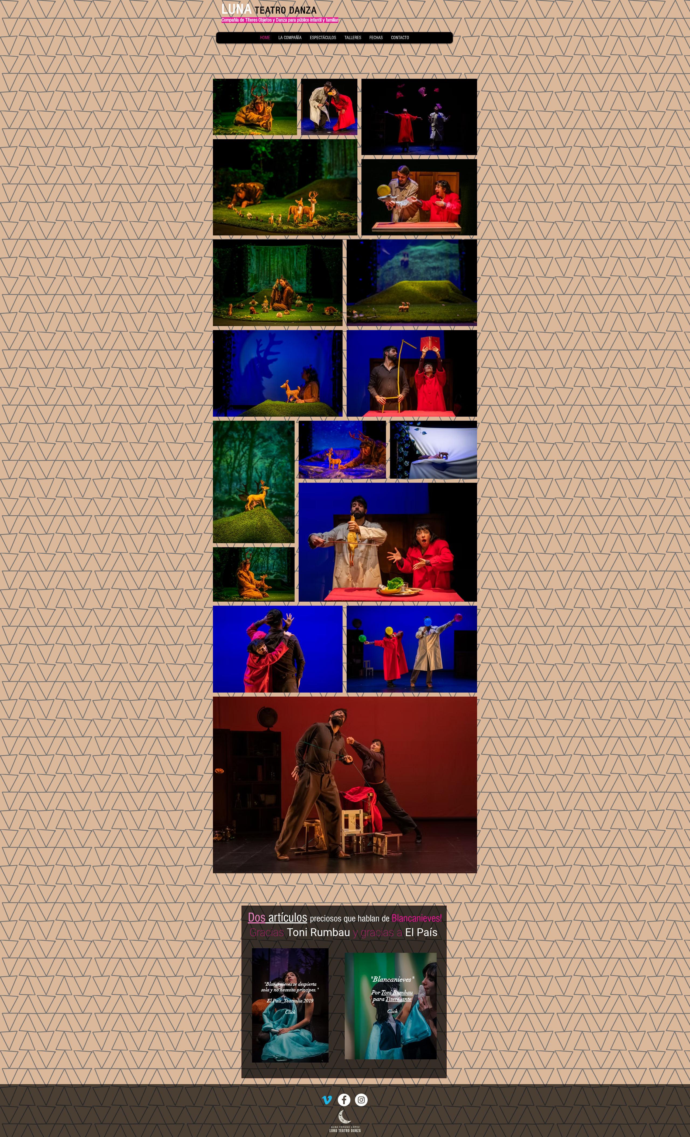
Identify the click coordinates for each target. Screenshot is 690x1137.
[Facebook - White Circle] (344, 1100)
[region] (290, 1005)
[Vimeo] (326, 1100)
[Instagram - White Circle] (361, 1100)
